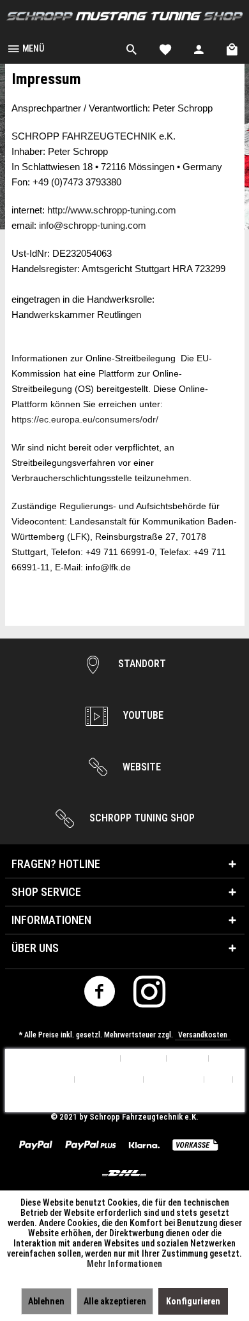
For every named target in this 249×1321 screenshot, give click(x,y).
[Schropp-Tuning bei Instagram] (150, 995)
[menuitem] (25, 48)
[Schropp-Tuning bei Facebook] (100, 995)
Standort (141, 664)
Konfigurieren (193, 1301)
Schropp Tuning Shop (141, 818)
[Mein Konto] (199, 48)
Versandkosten (202, 1034)
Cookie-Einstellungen (76, 1059)
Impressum (124, 1101)
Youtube (142, 715)
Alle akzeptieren (115, 1301)
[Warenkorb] (233, 48)
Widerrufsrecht (109, 1080)
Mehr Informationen (124, 1264)
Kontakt (188, 1059)
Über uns (144, 1059)
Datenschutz (174, 1080)
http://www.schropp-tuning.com (111, 210)
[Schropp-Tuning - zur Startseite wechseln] (124, 16)
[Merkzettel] (165, 48)
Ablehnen (46, 1301)
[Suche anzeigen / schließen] (131, 48)
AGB (218, 1080)
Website (140, 767)
